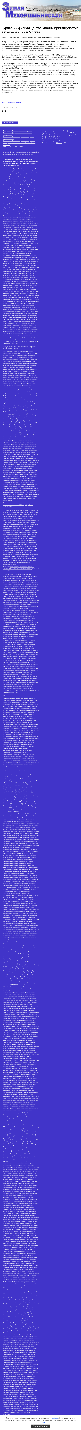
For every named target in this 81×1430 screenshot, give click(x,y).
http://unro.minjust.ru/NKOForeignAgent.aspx (18, 505)
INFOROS (59, 143)
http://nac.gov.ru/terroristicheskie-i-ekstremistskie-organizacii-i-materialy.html (18, 568)
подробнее (53, 1418)
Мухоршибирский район (11, 103)
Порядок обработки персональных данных (17, 131)
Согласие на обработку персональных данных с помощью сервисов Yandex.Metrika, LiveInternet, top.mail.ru (19, 143)
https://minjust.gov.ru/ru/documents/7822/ (24, 690)
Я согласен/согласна (40, 1426)
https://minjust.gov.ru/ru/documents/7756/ (24, 341)
